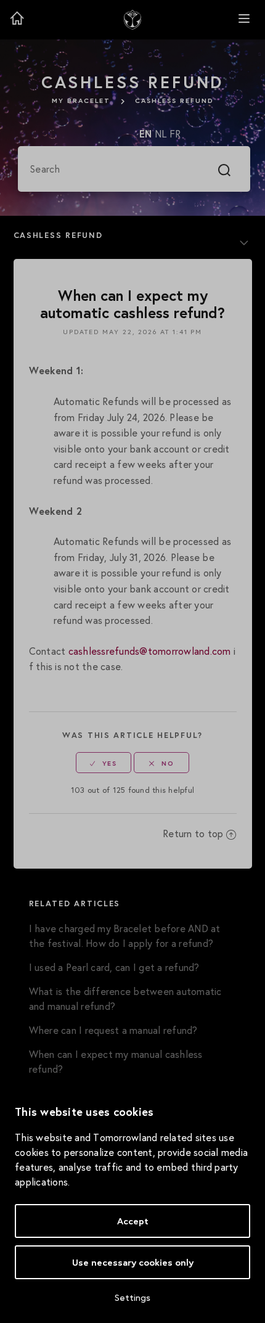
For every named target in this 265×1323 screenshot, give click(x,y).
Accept (133, 1221)
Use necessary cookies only (133, 1262)
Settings (132, 1297)
